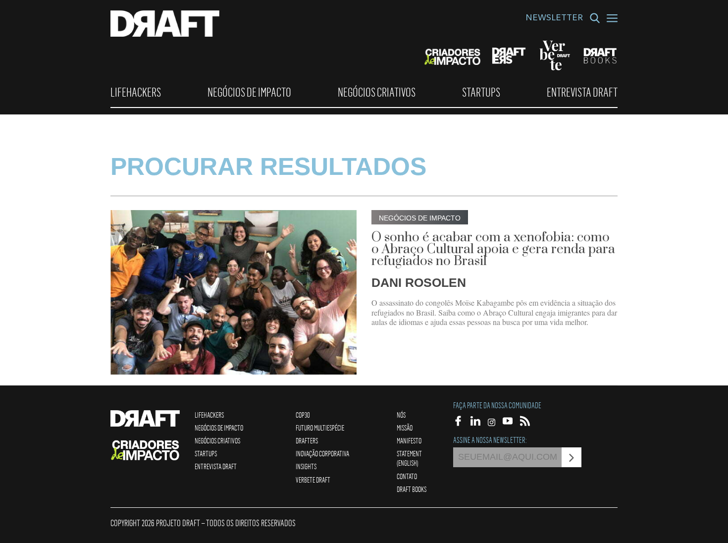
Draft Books (411, 489)
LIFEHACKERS (135, 92)
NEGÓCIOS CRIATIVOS (377, 92)
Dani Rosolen (418, 282)
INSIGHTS (306, 466)
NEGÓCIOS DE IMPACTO (249, 92)
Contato (407, 476)
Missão (405, 427)
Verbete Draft (313, 479)
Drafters (307, 440)
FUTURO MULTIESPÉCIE (320, 427)
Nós (401, 414)
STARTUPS (481, 92)
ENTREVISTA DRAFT (582, 92)
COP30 (303, 414)
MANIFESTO (409, 440)
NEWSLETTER (554, 19)
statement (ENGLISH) (409, 458)
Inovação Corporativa (322, 453)
